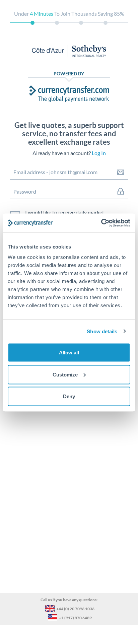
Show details (102, 331)
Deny (69, 396)
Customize (65, 374)
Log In (99, 153)
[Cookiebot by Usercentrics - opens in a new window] (101, 223)
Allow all (69, 352)
